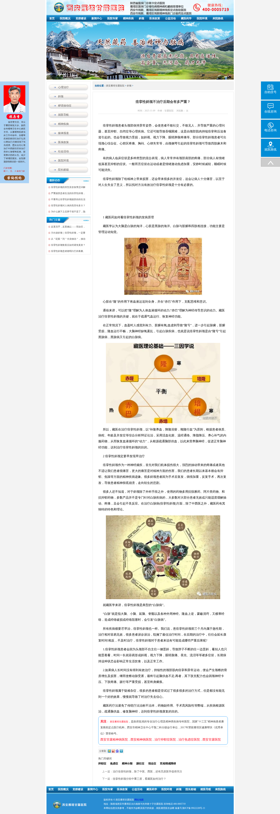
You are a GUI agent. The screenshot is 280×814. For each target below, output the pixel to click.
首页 (52, 18)
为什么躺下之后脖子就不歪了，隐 (68, 211)
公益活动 (170, 18)
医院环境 (202, 18)
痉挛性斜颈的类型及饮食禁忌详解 (68, 187)
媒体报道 (63, 133)
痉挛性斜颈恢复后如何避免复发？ (68, 245)
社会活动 (63, 151)
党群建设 (81, 18)
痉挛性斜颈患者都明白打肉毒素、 (68, 251)
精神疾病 (128, 18)
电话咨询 (270, 130)
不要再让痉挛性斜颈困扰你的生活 (68, 199)
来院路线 (218, 18)
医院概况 (65, 18)
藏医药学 (186, 18)
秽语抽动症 (64, 105)
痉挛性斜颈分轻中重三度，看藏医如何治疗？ (139, 778)
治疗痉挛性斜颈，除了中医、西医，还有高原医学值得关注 (147, 771)
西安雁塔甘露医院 (115, 85)
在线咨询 (270, 111)
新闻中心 (96, 18)
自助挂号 (270, 92)
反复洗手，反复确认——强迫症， (68, 226)
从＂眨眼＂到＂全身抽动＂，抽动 (68, 239)
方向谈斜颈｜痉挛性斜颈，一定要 (68, 232)
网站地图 (139, 799)
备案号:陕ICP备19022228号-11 (190, 808)
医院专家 (112, 18)
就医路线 (270, 149)
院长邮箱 (63, 169)
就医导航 (63, 114)
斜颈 (141, 18)
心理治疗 (63, 87)
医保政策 (154, 18)
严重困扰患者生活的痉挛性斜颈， (68, 193)
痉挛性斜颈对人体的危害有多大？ (68, 205)
